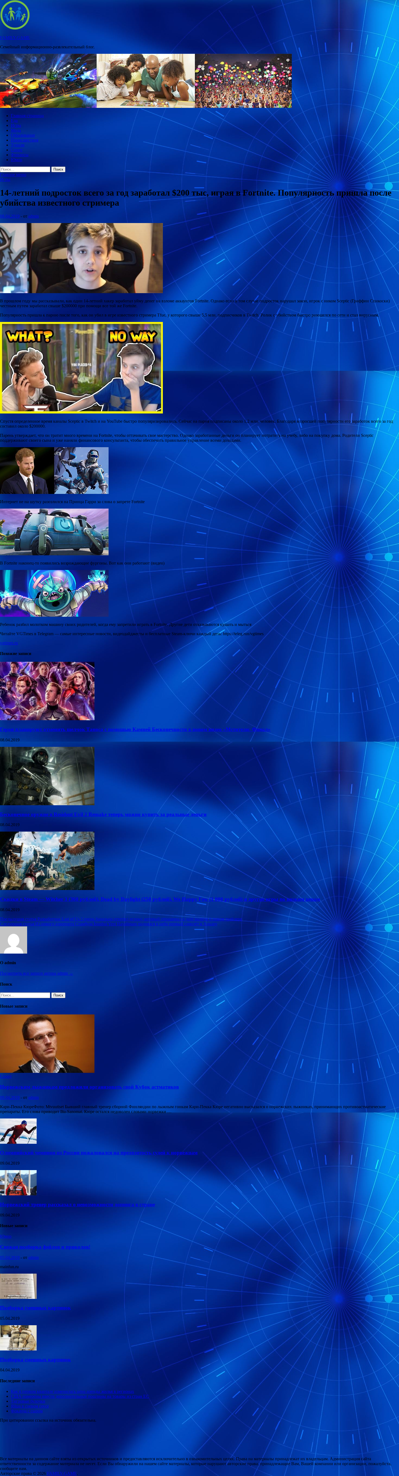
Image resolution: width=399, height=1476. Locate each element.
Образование (23, 135)
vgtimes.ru (9, 643)
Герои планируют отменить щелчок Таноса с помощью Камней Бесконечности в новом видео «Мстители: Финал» (135, 729)
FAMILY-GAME (15, 37)
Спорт (17, 150)
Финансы (19, 154)
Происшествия (24, 140)
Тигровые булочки (28, 1401)
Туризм (17, 145)
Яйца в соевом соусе (30, 1406)
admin (33, 216)
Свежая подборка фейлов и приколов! (45, 1247)
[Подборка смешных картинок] (18, 1297)
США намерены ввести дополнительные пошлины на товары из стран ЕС (80, 1396)
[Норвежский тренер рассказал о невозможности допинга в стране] (18, 1194)
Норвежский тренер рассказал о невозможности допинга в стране (77, 1204)
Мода (16, 130)
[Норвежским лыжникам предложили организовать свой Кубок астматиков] (47, 1071)
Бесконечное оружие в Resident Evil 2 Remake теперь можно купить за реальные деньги (103, 814)
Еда (14, 120)
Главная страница (27, 115)
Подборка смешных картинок (35, 1308)
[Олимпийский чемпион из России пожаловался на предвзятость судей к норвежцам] (18, 1142)
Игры (16, 125)
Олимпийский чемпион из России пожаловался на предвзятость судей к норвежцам (99, 1152)
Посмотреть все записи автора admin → (36, 973)
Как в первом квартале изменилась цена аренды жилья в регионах (72, 1391)
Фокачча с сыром (27, 1411)
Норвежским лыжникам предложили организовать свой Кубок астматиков (89, 1087)
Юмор (16, 159)
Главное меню (13, 174)
